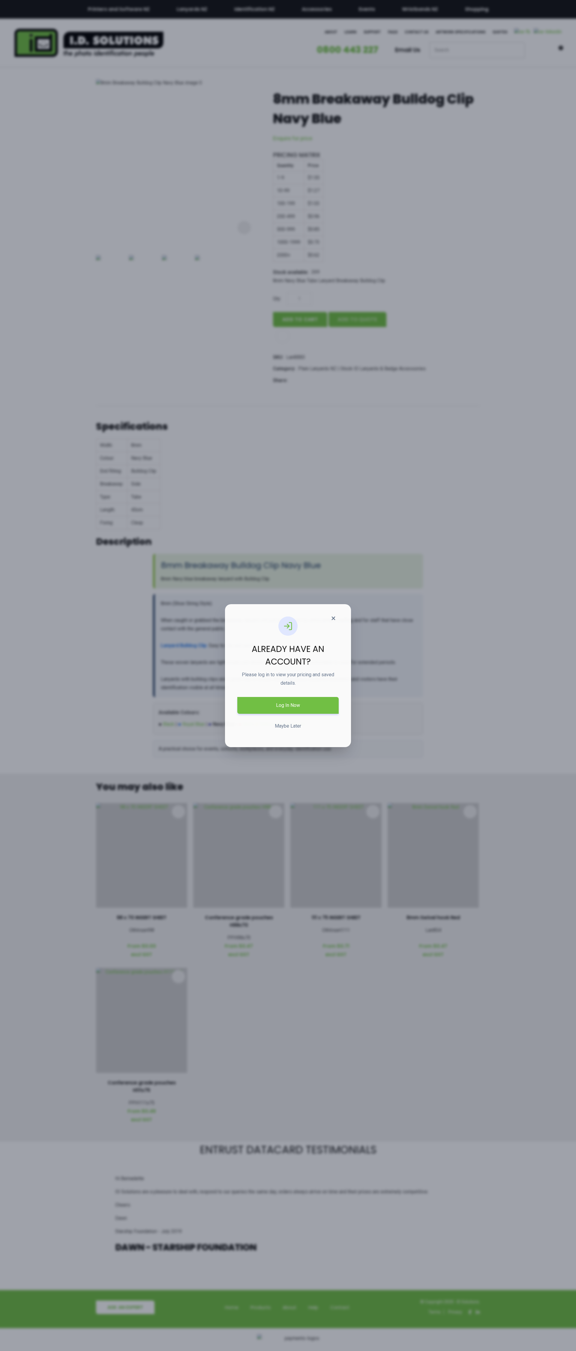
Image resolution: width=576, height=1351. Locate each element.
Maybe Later (288, 726)
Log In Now (288, 705)
